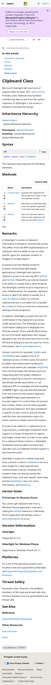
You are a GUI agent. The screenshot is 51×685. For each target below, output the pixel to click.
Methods (8, 65)
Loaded (9, 306)
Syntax (7, 62)
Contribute (7, 673)
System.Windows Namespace (18, 39)
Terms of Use (36, 677)
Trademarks (7, 681)
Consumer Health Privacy (13, 677)
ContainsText (13, 192)
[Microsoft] (25, 3)
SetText (10, 214)
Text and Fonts (9, 631)
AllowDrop (25, 484)
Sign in (45, 3)
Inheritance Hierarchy (14, 58)
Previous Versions (26, 669)
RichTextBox (8, 356)
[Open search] (38, 3)
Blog (39, 669)
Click (4, 298)
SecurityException (11, 518)
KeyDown (15, 298)
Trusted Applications (30, 346)
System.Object (9, 120)
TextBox (37, 352)
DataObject (16, 481)
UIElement (33, 462)
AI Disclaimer (8, 669)
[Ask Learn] (34, 39)
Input (5, 637)
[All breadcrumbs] (4, 39)
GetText (10, 203)
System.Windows (25, 130)
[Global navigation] (2, 3)
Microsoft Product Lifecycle (20, 17)
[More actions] (46, 39)
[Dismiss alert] (48, 10)
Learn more (38, 91)
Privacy (18, 673)
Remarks (8, 69)
